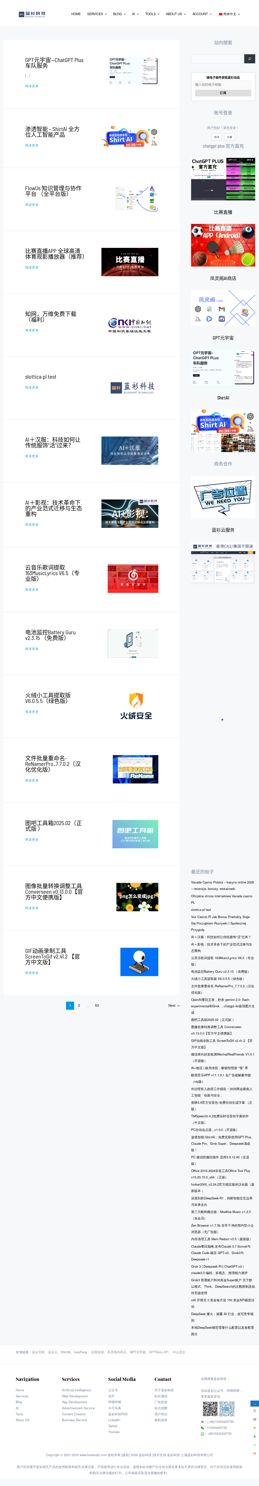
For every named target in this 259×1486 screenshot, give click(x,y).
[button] (105, 14)
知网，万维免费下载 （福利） (50, 316)
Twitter (113, 1425)
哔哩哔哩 (114, 1401)
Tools (19, 1414)
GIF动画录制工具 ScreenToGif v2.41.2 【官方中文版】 (52, 956)
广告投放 (161, 1401)
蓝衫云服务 (223, 530)
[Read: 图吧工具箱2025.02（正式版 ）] (135, 833)
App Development (74, 1401)
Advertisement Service (78, 1407)
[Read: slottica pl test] (133, 387)
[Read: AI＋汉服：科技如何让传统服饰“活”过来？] (129, 450)
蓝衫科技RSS (118, 1414)
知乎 (111, 1396)
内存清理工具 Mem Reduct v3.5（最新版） (222, 1238)
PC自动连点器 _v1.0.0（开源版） (215, 1129)
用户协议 (161, 1414)
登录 (216, 137)
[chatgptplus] (223, 179)
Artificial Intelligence (76, 1390)
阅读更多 (32, 86)
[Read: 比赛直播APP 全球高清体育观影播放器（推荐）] (129, 261)
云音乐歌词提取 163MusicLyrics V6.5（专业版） (52, 573)
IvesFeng (80, 1351)
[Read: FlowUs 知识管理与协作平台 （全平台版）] (135, 198)
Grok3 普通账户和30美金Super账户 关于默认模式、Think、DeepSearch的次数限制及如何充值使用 (223, 1286)
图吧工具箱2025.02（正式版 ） (53, 825)
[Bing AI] (223, 431)
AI (17, 1407)
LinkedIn (114, 1419)
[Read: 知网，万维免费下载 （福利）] (129, 324)
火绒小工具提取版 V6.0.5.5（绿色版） (48, 698)
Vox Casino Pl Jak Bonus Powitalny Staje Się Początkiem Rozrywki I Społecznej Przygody (220, 923)
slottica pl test (40, 376)
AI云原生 (179, 1351)
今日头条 (114, 1407)
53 (97, 1005)
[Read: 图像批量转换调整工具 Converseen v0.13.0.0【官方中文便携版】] (137, 896)
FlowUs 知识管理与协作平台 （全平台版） (53, 191)
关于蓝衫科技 (164, 1390)
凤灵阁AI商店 (223, 278)
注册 (229, 137)
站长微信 (161, 1396)
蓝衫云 (53, 1351)
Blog (19, 1401)
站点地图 (161, 1407)
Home (20, 1390)
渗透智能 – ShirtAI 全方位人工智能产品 (52, 131)
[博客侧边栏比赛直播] (223, 245)
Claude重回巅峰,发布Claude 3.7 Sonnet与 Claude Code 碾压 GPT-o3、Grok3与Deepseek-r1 (220, 1252)
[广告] (223, 497)
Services (22, 1396)
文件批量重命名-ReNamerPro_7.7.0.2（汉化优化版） (53, 764)
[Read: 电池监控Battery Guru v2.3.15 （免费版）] (133, 643)
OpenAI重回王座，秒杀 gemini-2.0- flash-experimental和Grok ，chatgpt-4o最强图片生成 (223, 1006)
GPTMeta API (159, 1351)
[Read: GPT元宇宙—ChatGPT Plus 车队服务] (133, 70)
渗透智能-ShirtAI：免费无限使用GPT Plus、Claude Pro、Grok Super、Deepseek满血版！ (222, 1143)
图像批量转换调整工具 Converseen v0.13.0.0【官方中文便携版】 (54, 891)
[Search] (249, 58)
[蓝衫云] (223, 563)
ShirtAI (223, 397)
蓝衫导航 (38, 1351)
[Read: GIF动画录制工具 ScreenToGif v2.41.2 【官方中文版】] (139, 961)
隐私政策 (161, 1419)
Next (174, 1005)
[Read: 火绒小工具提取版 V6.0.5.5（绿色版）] (136, 705)
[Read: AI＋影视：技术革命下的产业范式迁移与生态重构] (129, 513)
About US (22, 1419)
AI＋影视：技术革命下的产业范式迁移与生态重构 (53, 508)
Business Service (74, 1419)
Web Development (75, 1396)
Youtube (114, 1431)
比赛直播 (223, 212)
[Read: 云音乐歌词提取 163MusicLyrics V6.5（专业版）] (133, 578)
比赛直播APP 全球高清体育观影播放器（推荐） (56, 253)
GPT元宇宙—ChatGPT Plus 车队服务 (54, 62)
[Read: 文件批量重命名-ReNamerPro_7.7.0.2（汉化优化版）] (135, 768)
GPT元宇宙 (223, 337)
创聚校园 (97, 1351)
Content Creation (74, 1414)
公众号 (113, 1390)
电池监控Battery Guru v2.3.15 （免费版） (50, 635)
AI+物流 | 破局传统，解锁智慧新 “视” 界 (219, 1067)
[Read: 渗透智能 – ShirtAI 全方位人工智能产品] (129, 135)
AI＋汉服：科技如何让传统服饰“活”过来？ (53, 442)
